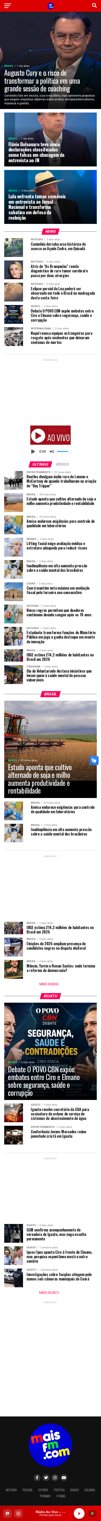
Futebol (43, 1490)
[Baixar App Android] (92, 1513)
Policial (28, 1490)
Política (59, 1490)
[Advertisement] (50, 391)
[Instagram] (18, 1513)
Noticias (11, 1490)
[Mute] (52, 451)
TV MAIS (61, 1496)
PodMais (45, 1496)
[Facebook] (7, 1513)
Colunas (89, 1490)
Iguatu (74, 1490)
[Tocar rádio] (79, 1513)
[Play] (33, 451)
